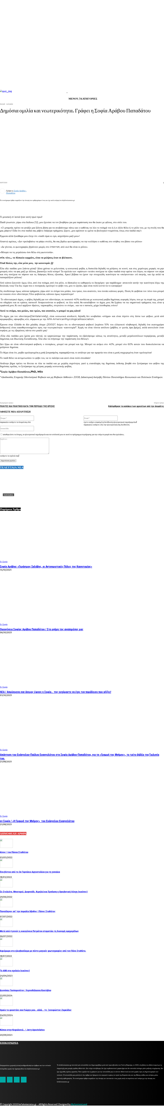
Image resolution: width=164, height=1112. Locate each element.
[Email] (141, 206)
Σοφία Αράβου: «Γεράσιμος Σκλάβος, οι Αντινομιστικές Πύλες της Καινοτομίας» (46, 566)
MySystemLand (79, 1104)
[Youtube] (24, 1079)
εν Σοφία (3, 561)
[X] (122, 206)
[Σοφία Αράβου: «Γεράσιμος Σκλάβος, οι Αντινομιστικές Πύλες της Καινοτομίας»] (82, 538)
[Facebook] (113, 206)
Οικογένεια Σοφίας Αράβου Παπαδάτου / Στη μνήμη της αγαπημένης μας (41, 629)
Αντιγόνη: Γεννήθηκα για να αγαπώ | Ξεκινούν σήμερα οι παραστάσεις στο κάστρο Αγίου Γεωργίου (50, 499)
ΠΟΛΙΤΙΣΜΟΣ (8, 495)
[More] (159, 206)
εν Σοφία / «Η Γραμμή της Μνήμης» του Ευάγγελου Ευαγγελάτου (37, 821)
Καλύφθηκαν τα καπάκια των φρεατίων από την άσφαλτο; (136, 406)
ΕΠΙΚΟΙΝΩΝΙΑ (9, 1042)
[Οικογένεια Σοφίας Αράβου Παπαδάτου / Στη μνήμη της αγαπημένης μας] (82, 601)
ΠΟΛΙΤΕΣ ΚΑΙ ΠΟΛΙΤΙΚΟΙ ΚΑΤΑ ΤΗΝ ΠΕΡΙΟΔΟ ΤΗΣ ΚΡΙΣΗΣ (27, 406)
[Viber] (150, 206)
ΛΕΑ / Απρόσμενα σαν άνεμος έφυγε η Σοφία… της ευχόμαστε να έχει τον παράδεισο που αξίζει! (55, 692)
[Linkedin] (132, 206)
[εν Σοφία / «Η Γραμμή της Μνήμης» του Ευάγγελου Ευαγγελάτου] (82, 792)
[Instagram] (10, 1079)
